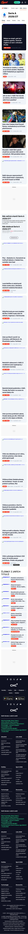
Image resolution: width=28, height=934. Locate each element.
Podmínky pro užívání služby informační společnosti (14, 923)
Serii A (11, 231)
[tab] (3, 20)
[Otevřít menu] (25, 2)
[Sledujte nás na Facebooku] (7, 679)
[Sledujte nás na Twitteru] (14, 679)
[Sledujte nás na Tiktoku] (17, 679)
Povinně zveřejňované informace (17, 930)
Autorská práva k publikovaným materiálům (14, 921)
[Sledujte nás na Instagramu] (11, 679)
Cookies (22, 924)
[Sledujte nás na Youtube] (20, 679)
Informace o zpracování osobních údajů (11, 924)
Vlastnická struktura (18, 926)
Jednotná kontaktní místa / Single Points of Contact (14, 928)
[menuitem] (5, 8)
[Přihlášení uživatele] (22, 2)
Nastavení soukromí (9, 926)
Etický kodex (6, 930)
